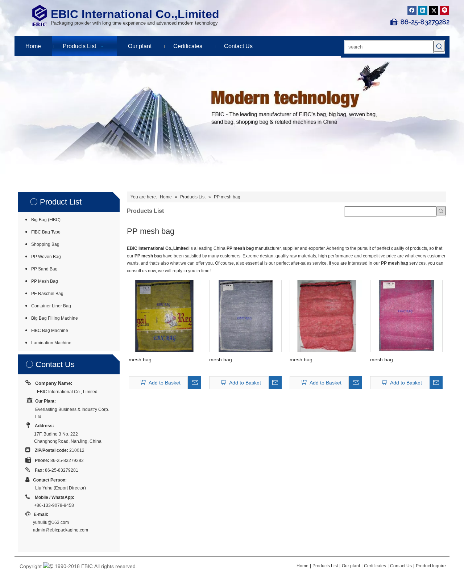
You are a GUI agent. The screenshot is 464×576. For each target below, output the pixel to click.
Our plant (351, 565)
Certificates (375, 565)
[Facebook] (412, 10)
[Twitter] (433, 10)
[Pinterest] (444, 10)
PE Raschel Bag (47, 293)
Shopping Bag (45, 244)
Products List (325, 565)
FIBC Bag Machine (49, 330)
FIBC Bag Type (46, 232)
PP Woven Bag (46, 256)
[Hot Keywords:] (439, 46)
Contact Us (401, 565)
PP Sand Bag (44, 269)
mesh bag (140, 359)
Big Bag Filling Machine (54, 318)
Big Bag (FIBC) (46, 219)
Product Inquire (431, 565)
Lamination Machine (51, 342)
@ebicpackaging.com (66, 530)
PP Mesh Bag (44, 281)
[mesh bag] (165, 315)
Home (302, 565)
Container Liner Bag (51, 305)
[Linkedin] (422, 10)
